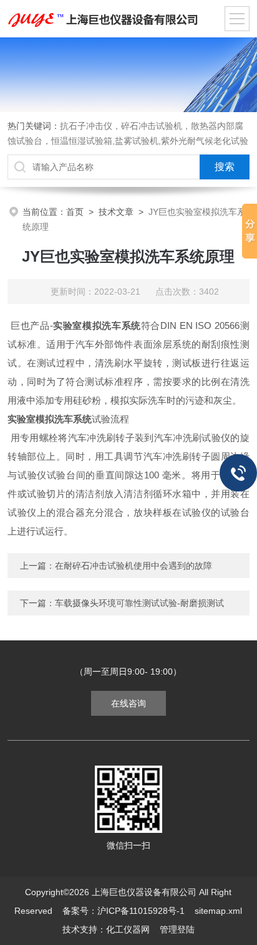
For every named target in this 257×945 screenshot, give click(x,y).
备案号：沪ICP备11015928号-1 (123, 911)
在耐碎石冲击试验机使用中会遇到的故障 (133, 566)
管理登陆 (177, 929)
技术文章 (116, 212)
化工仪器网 (128, 929)
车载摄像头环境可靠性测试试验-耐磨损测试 (139, 603)
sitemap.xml (218, 911)
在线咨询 (128, 703)
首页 (75, 212)
